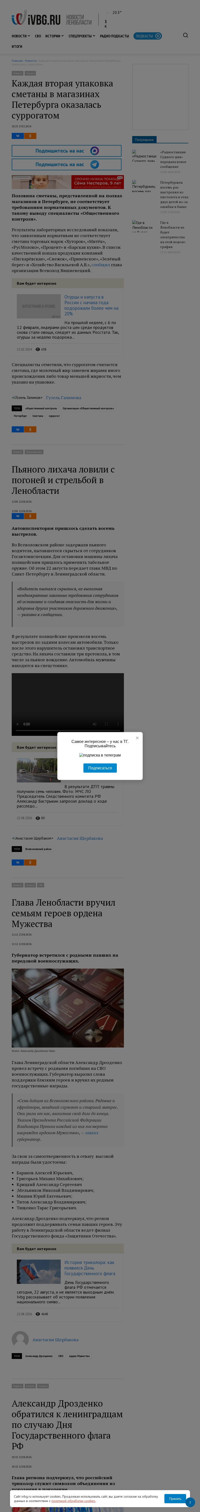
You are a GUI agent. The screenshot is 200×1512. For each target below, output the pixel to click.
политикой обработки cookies (73, 1501)
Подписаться (100, 768)
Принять (175, 1498)
